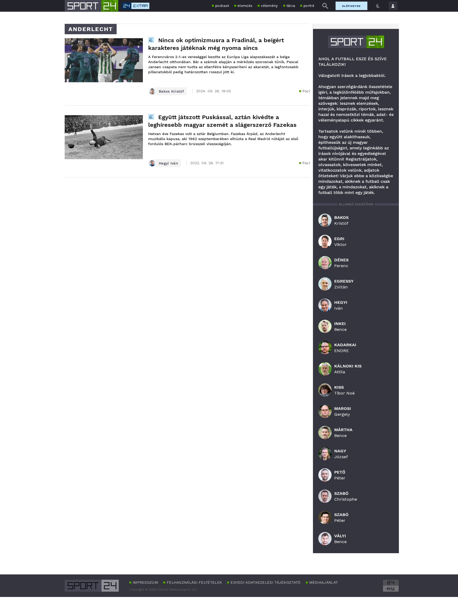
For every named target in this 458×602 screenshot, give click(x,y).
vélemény (269, 6)
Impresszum (145, 582)
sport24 (356, 42)
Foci (306, 91)
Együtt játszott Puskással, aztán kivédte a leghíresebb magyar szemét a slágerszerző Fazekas (222, 121)
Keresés (325, 6)
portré (308, 6)
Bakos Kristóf (171, 91)
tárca (291, 6)
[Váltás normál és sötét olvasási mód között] (378, 6)
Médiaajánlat (323, 582)
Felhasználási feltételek (194, 582)
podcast (222, 6)
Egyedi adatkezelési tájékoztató (265, 582)
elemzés (244, 6)
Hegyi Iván (168, 163)
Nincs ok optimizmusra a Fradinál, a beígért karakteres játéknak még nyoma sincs (216, 44)
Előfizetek (351, 6)
